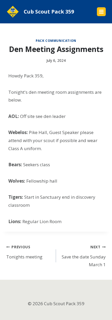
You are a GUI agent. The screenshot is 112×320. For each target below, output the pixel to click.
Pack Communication (56, 40)
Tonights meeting (24, 252)
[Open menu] (101, 11)
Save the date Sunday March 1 (84, 256)
